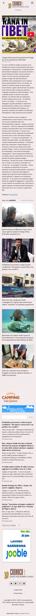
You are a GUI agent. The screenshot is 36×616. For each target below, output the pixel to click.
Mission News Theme (12, 613)
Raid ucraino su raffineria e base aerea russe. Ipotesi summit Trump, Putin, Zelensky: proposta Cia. (17, 231)
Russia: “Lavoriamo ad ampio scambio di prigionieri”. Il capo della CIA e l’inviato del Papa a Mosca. (18, 506)
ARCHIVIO (14, 195)
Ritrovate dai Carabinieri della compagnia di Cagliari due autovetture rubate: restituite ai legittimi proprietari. (18, 302)
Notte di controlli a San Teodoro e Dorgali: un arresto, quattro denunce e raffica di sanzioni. (17, 372)
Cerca (31, 417)
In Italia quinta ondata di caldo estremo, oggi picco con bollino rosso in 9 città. (18, 468)
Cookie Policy (18, 590)
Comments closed (7, 439)
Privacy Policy (18, 593)
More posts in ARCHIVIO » (27, 200)
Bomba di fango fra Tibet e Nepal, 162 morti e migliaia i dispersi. (17, 486)
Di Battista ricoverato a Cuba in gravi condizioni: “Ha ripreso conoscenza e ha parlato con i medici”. (17, 267)
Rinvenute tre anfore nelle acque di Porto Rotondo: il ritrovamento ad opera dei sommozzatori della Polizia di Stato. (17, 337)
